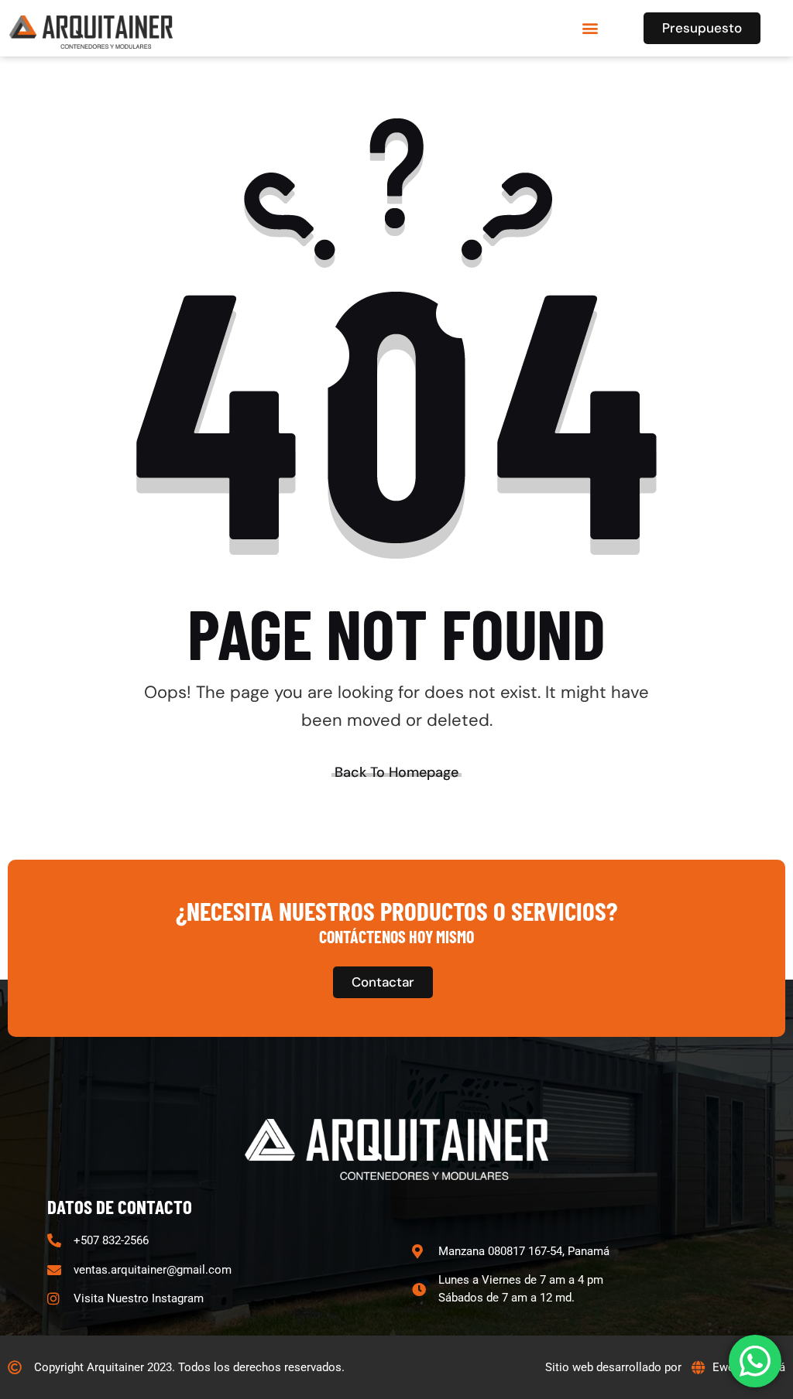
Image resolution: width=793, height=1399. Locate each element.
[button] (589, 28)
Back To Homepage (396, 772)
